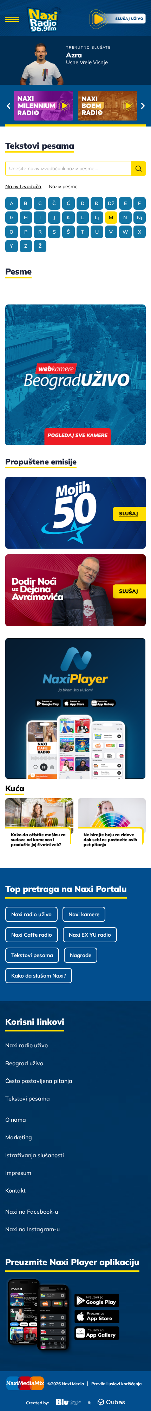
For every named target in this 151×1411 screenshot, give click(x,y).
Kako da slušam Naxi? (38, 975)
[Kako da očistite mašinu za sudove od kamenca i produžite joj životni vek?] (39, 816)
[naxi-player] (75, 709)
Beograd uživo (24, 1063)
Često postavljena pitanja (38, 1080)
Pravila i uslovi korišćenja (116, 1383)
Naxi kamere (83, 914)
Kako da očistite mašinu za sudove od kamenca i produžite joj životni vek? (38, 839)
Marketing (18, 1137)
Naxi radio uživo (31, 914)
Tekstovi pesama (32, 955)
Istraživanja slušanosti (34, 1155)
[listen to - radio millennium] (44, 106)
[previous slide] (8, 105)
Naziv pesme (63, 186)
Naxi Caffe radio (31, 934)
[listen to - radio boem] (108, 106)
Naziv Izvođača (23, 186)
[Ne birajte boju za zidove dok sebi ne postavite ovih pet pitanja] (112, 816)
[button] (138, 168)
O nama (15, 1119)
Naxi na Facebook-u (31, 1211)
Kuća (14, 788)
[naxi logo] (43, 20)
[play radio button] (118, 20)
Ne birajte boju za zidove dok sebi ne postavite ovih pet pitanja (110, 839)
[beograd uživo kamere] (75, 375)
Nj (139, 217)
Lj (97, 217)
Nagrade (80, 955)
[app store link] (96, 1317)
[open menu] (12, 20)
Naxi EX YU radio (90, 934)
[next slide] (142, 105)
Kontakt (15, 1190)
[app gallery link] (96, 1334)
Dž (111, 203)
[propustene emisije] (75, 513)
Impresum (18, 1172)
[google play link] (96, 1301)
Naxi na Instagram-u (32, 1229)
